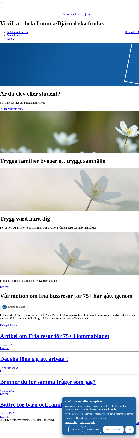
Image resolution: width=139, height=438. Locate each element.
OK (129, 429)
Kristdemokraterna (17, 32)
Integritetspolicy (88, 422)
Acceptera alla (113, 429)
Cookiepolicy (71, 422)
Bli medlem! (132, 32)
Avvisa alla (93, 429)
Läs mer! (5, 286)
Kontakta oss (14, 35)
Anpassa (75, 429)
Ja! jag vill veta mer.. (12, 108)
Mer (10, 38)
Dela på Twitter (9, 325)
